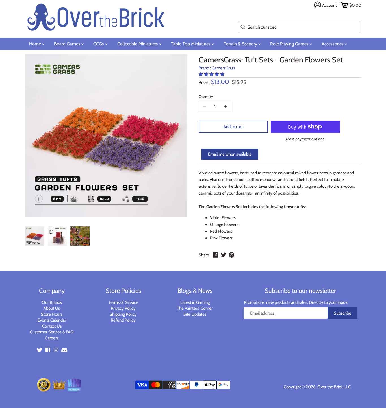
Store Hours (51, 314)
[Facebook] (48, 350)
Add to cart (233, 126)
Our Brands (52, 302)
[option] (35, 236)
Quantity (206, 96)
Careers (51, 338)
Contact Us (52, 326)
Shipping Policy (123, 314)
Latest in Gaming (195, 302)
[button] (212, 74)
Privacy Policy (123, 308)
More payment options (305, 139)
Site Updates (194, 314)
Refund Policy (123, 320)
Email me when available (230, 154)
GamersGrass (223, 68)
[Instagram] (56, 350)
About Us (52, 308)
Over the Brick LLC (333, 386)
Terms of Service (123, 302)
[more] (225, 106)
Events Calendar (52, 320)
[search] (241, 27)
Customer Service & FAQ (52, 332)
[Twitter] (39, 350)
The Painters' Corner (195, 308)
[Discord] (64, 350)
